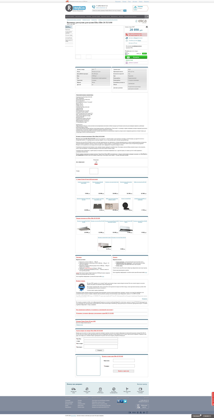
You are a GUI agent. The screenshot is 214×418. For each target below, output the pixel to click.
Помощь (79, 402)
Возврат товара (81, 407)
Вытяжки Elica (94, 19)
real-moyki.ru (73, 415)
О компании (67, 400)
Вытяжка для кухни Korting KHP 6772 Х (100, 407)
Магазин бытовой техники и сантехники (74, 19)
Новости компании (69, 402)
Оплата (140, 1)
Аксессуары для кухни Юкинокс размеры (101, 400)
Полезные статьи (68, 403)
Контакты (146, 1)
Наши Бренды (68, 407)
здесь (103, 276)
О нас (129, 1)
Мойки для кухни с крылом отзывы (99, 403)
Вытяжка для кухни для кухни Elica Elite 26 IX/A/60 (108, 19)
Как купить (118, 1)
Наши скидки (80, 405)
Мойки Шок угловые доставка (98, 402)
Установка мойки (81, 403)
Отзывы (124, 1)
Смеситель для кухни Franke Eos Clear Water (101, 405)
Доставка (135, 1)
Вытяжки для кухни (86, 19)
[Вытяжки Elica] (141, 23)
